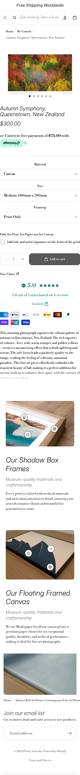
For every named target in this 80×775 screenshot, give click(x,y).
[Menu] (5, 17)
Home (9, 31)
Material (40, 164)
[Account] (65, 18)
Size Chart (7, 274)
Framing (40, 208)
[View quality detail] (24, 417)
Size (40, 186)
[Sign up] (69, 733)
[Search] (15, 18)
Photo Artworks (32, 751)
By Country (24, 31)
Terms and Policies (40, 760)
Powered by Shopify (54, 751)
